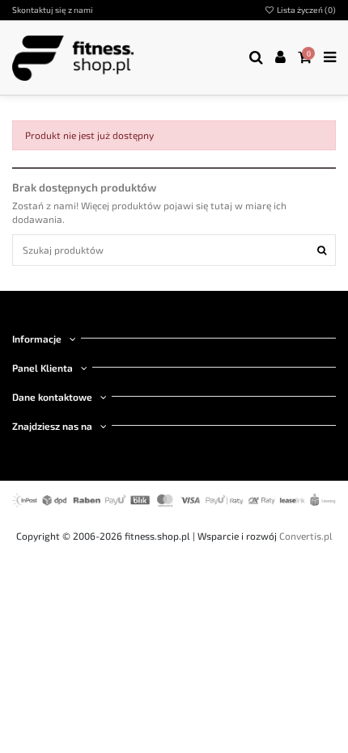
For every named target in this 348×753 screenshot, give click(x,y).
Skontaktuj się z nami (52, 10)
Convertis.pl (306, 535)
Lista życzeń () (305, 10)
